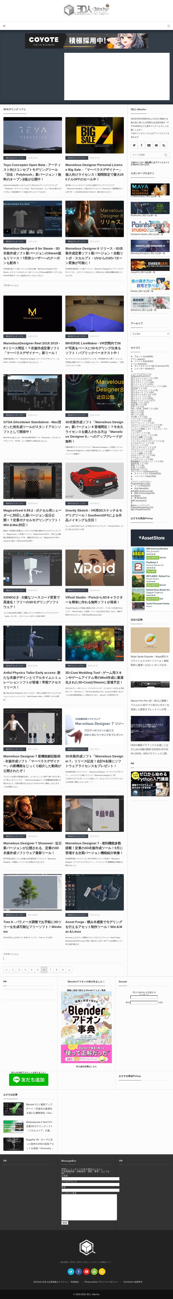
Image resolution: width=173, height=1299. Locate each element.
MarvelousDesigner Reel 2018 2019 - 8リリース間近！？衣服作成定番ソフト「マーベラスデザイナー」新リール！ (31, 348)
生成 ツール (138, 468)
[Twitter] (71, 1271)
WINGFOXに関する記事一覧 (143, 310)
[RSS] (163, 145)
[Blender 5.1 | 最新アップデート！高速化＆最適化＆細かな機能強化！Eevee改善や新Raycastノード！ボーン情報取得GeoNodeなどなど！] (13, 1109)
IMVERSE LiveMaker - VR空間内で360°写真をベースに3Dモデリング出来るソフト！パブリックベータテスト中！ (93, 348)
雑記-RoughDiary (140, 509)
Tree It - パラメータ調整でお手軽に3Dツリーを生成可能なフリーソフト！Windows (32, 926)
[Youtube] (149, 145)
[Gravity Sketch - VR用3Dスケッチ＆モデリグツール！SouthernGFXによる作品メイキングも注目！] (94, 481)
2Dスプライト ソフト (142, 382)
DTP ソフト (137, 407)
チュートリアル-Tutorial (147, 474)
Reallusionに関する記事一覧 (144, 215)
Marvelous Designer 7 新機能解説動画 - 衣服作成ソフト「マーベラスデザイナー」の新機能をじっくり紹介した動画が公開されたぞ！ (32, 763)
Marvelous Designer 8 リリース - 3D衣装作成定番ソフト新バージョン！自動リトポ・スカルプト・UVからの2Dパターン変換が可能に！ (94, 256)
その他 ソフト (139, 417)
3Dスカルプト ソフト (15, 158)
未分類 (136, 496)
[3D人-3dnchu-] (86, 10)
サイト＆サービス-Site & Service (151, 366)
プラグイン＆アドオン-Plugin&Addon (141, 483)
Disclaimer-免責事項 (133, 1282)
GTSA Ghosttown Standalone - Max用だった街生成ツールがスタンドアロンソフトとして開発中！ (32, 427)
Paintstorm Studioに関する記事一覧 (147, 234)
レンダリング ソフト (142, 459)
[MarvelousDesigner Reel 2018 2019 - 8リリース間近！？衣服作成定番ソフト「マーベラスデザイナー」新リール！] (32, 314)
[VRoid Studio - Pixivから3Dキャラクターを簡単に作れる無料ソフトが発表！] (94, 568)
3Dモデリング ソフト (77, 158)
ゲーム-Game (139, 364)
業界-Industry (138, 501)
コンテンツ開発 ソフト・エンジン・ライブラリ (149, 430)
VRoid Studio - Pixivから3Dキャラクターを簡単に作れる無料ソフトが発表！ (94, 600)
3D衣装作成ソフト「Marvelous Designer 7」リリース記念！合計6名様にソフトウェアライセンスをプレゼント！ (94, 761)
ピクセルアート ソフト (142, 443)
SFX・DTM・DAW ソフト (144, 409)
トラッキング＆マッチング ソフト (147, 441)
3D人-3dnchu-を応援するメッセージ (144, 993)
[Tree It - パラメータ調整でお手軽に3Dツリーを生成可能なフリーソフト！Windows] (32, 892)
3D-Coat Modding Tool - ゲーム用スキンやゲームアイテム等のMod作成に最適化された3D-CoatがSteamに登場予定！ (94, 677)
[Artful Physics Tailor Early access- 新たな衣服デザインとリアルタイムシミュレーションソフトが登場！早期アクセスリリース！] (32, 643)
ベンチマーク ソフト (141, 451)
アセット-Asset (143, 357)
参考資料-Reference (142, 491)
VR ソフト (137, 415)
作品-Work (141, 488)
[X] (134, 145)
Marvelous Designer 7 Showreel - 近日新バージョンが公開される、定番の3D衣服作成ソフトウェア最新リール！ (32, 848)
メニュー (4, 25)
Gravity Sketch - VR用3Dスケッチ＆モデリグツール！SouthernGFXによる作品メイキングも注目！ (93, 515)
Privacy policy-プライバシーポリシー (101, 1282)
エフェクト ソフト (141, 421)
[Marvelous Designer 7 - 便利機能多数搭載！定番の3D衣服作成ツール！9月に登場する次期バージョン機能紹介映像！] (94, 813)
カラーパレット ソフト (142, 423)
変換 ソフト (137, 465)
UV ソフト (137, 411)
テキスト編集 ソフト (141, 437)
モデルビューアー (140, 457)
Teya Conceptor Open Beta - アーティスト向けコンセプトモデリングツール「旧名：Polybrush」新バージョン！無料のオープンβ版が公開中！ (32, 172)
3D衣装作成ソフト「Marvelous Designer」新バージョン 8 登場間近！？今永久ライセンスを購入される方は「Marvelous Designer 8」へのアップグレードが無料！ (94, 431)
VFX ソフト (137, 413)
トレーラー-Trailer (145, 476)
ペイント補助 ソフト (141, 453)
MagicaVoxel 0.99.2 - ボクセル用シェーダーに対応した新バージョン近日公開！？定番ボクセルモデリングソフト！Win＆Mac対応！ (32, 518)
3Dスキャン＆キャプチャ (143, 394)
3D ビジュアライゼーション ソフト (149, 386)
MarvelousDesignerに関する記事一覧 (148, 253)
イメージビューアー (141, 419)
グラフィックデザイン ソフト (145, 427)
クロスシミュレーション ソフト (146, 425)
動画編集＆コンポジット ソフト (147, 461)
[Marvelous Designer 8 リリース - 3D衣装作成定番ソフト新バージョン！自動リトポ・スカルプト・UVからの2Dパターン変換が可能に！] (94, 219)
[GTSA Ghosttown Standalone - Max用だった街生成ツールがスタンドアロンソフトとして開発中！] (32, 392)
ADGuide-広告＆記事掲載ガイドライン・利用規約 (56, 1282)
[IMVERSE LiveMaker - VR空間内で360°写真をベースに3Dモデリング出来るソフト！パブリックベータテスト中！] (94, 314)
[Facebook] (141, 145)
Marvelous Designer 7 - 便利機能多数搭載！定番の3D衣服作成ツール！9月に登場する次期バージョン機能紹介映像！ (94, 848)
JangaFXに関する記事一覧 (143, 272)
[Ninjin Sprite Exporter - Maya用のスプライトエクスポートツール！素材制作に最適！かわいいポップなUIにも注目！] (150, 640)
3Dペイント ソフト (76, 666)
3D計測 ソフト (139, 405)
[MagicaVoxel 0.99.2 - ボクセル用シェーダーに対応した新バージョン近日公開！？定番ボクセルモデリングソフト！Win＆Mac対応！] (32, 481)
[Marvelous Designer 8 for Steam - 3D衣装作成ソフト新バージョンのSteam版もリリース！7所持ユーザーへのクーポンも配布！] (32, 219)
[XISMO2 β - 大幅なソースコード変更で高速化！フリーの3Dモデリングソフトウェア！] (32, 568)
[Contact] (156, 145)
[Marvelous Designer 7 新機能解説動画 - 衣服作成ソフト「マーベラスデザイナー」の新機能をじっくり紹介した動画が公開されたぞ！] (32, 726)
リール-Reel (142, 486)
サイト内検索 (169, 25)
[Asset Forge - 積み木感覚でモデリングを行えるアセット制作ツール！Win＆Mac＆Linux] (94, 892)
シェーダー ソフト (140, 433)
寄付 (128, 1002)
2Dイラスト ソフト (141, 380)
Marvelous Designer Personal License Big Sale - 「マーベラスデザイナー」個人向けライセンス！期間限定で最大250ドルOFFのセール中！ (94, 172)
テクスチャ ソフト (141, 439)
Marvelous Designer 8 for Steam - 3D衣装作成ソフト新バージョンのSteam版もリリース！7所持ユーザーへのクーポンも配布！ (32, 256)
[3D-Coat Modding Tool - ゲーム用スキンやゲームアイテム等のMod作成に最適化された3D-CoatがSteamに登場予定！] (94, 643)
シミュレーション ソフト (144, 435)
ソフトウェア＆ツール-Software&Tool (141, 375)
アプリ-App (138, 359)
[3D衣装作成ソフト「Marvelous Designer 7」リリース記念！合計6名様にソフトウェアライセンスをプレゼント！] (94, 726)
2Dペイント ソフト (142, 384)
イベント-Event (143, 361)
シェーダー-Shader (144, 369)
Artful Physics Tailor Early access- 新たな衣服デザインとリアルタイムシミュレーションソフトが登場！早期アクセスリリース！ (32, 680)
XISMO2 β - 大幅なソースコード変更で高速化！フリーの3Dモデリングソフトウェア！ (31, 602)
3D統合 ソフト (140, 403)
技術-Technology (144, 493)
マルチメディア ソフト (143, 455)
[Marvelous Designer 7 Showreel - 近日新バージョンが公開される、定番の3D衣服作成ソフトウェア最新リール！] (32, 813)
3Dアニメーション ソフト (144, 390)
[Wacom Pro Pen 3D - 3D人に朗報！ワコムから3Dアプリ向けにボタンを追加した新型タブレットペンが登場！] (150, 684)
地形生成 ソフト (139, 463)
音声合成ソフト (139, 470)
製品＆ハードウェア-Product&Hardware (142, 506)
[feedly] (94, 1271)
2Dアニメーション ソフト (144, 378)
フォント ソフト (139, 445)
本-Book (140, 498)
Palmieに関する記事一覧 (142, 291)
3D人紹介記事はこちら (86, 1066)
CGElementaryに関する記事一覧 (145, 196)
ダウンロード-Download (144, 472)
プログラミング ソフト (142, 449)
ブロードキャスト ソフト (143, 447)
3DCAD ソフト (139, 388)
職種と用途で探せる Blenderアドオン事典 (86, 990)
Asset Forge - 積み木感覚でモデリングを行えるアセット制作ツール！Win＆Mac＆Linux (93, 926)
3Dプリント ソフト (141, 396)
